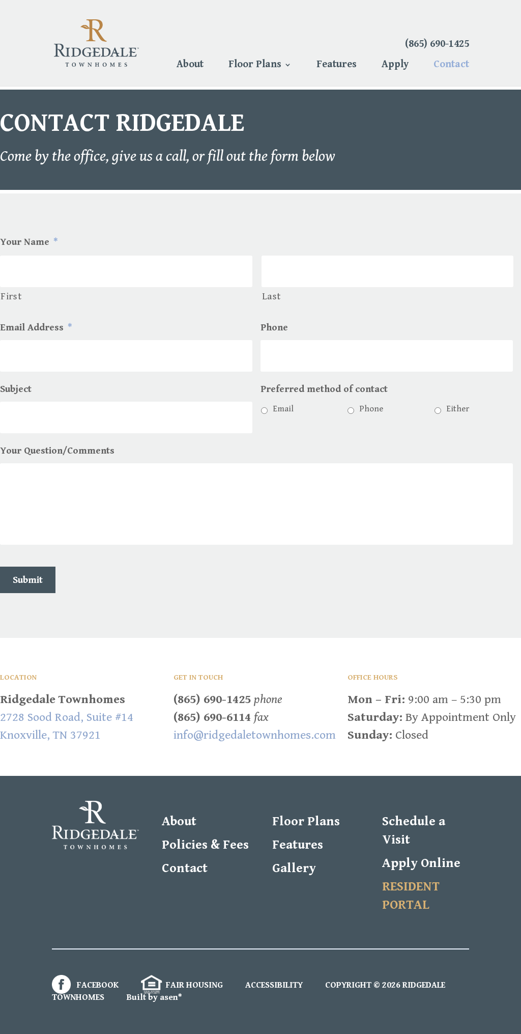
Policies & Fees (205, 844)
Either (457, 409)
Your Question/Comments (57, 450)
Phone (274, 327)
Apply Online (421, 863)
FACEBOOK (97, 985)
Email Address (36, 327)
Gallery (294, 868)
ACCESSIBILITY (274, 985)
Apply (395, 65)
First (11, 296)
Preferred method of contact (324, 389)
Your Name (28, 241)
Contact (451, 65)
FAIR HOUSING (193, 985)
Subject (16, 389)
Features (336, 65)
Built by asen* (154, 997)
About (190, 65)
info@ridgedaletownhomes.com (254, 735)
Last (271, 296)
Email (283, 409)
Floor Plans (254, 65)
